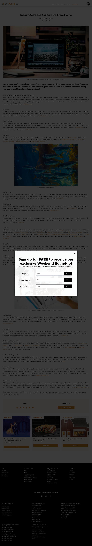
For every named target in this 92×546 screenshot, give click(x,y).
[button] (75, 253)
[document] (46, 273)
